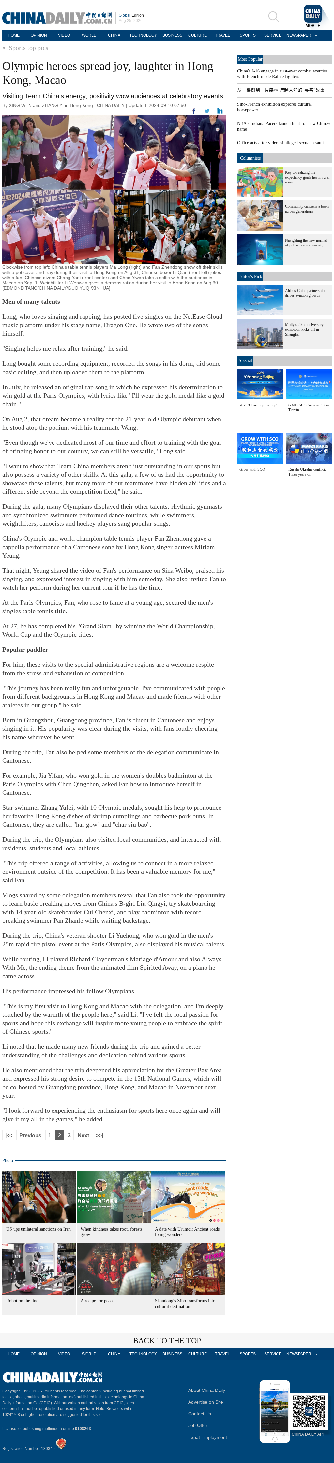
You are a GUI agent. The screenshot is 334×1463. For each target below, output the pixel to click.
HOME (14, 35)
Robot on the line (22, 1300)
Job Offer (197, 1425)
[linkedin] (207, 113)
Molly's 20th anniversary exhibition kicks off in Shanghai (304, 329)
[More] (194, 114)
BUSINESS (172, 35)
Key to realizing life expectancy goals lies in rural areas (307, 177)
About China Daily (206, 1390)
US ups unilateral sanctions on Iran (38, 1229)
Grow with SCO (252, 469)
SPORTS (248, 35)
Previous (30, 1135)
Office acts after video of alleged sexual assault (280, 142)
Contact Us (199, 1413)
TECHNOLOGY (143, 35)
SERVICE (272, 35)
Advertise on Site (205, 1402)
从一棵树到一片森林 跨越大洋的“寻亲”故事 (281, 90)
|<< (8, 1135)
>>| (99, 1135)
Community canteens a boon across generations (307, 209)
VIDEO (64, 35)
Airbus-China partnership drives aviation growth (305, 293)
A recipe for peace (97, 1300)
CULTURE (197, 35)
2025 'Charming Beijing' (258, 405)
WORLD (89, 35)
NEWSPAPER (297, 35)
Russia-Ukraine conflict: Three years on (307, 472)
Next (83, 1135)
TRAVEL (222, 35)
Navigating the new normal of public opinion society (306, 242)
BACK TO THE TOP (167, 1340)
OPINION (39, 35)
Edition (131, 15)
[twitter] (220, 112)
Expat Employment (207, 1437)
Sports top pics (28, 47)
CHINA (114, 35)
